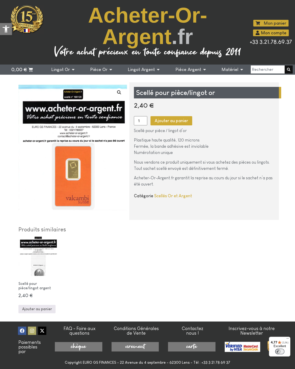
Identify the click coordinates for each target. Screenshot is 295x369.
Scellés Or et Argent (173, 196)
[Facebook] (22, 331)
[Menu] (287, 339)
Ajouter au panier (171, 120)
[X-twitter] (42, 331)
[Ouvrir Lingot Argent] (158, 69)
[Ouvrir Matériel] (241, 69)
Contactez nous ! (192, 331)
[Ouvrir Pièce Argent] (204, 69)
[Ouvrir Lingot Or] (73, 69)
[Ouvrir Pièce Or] (111, 69)
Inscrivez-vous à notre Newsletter (252, 331)
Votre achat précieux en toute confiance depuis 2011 (147, 52)
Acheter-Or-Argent (147, 26)
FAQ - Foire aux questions (79, 331)
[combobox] (268, 69)
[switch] (279, 351)
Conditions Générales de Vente (136, 331)
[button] (6, 29)
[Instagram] (32, 331)
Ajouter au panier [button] (37, 309)
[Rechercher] (289, 69)
